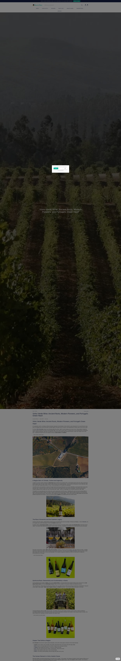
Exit (65, 168)
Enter (56, 168)
